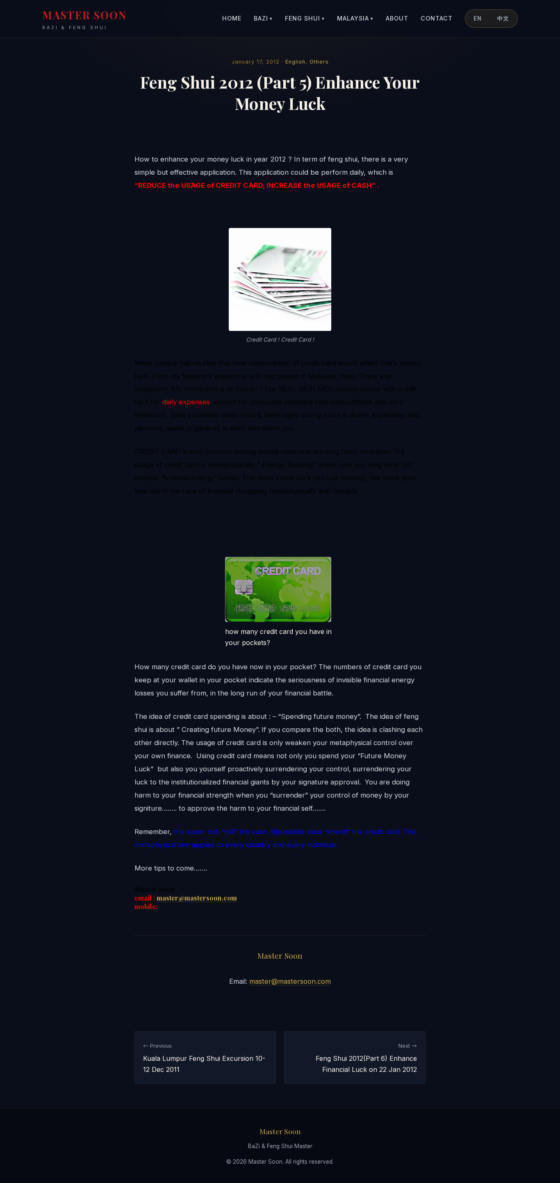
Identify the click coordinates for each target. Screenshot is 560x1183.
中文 (503, 18)
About (397, 18)
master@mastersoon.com (197, 898)
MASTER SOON (84, 19)
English (295, 62)
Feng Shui (305, 18)
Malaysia (355, 18)
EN (477, 18)
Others (319, 62)
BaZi (263, 18)
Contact (437, 18)
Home (231, 18)
